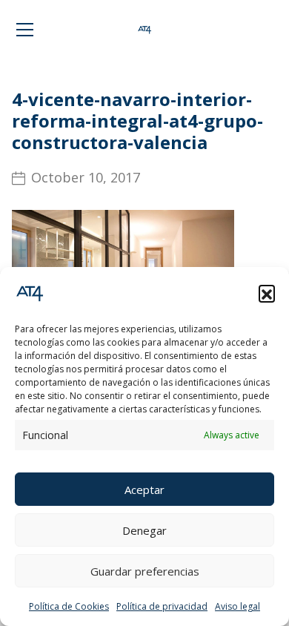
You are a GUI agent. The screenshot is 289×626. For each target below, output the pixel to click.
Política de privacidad (161, 606)
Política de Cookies (69, 606)
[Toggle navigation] (25, 30)
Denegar (144, 530)
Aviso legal (237, 606)
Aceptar (144, 489)
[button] (266, 293)
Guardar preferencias (144, 571)
